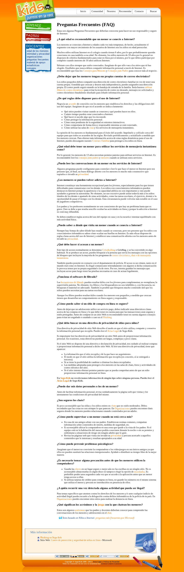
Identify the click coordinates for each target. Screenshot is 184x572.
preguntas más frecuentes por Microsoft (115, 518)
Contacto (139, 11)
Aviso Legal (113, 331)
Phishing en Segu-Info (51, 537)
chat (91, 128)
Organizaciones (122, 408)
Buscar (153, 11)
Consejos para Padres (118, 71)
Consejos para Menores (94, 71)
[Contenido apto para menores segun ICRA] (107, 557)
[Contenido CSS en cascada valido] (122, 557)
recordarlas (139, 471)
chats (113, 406)
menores (105, 158)
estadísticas (33, 65)
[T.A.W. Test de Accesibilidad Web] (77, 557)
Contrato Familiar (100, 141)
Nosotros (111, 11)
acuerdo (72, 104)
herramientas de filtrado (72, 282)
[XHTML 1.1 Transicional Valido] (92, 557)
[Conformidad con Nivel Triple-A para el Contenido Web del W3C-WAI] (62, 557)
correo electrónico (121, 255)
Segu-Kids (65, 378)
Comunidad (97, 11)
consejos (31, 68)
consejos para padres (89, 158)
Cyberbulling (108, 250)
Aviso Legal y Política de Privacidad (106, 562)
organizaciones (34, 56)
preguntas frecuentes (38, 59)
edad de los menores (38, 51)
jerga (101, 504)
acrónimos (80, 510)
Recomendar (125, 11)
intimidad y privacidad (38, 53)
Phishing (107, 317)
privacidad (83, 174)
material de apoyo (36, 62)
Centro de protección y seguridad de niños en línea (75, 540)
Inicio (83, 11)
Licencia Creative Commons (111, 564)
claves (78, 469)
